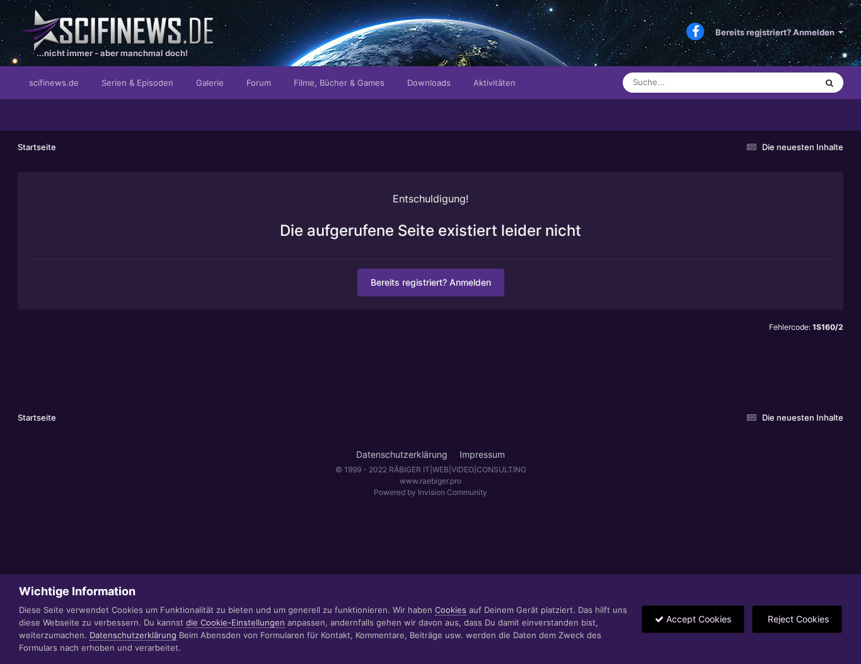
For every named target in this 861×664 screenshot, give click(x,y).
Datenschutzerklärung (402, 454)
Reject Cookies (797, 619)
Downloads (429, 83)
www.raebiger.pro (430, 481)
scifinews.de (54, 83)
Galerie (210, 83)
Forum (258, 83)
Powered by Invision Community (430, 492)
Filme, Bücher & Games (339, 83)
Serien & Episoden (137, 83)
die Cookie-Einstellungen (235, 622)
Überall (786, 82)
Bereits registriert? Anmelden (776, 32)
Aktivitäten (494, 83)
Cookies (450, 610)
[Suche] (829, 83)
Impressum (482, 454)
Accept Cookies (697, 619)
